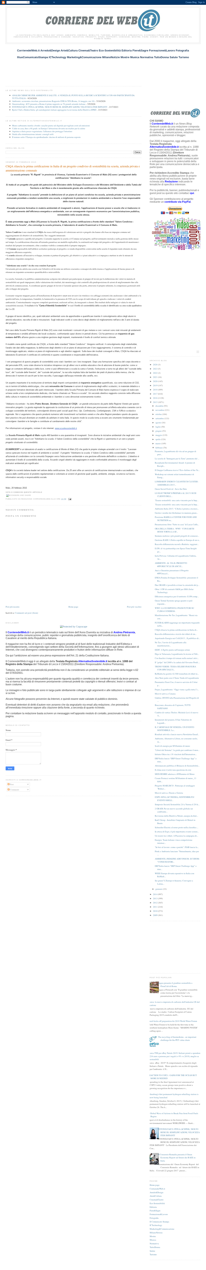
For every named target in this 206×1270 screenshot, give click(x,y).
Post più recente (12, 606)
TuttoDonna (155, 1247)
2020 (155, 381)
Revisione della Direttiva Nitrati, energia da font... (176, 815)
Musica (153, 1239)
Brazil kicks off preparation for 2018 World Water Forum (172, 1021)
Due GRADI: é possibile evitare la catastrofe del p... (177, 585)
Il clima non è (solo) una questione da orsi (173, 769)
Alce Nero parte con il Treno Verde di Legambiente (177, 677)
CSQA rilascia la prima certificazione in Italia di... (176, 629)
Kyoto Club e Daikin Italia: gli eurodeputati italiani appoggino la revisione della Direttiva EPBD (54, 109)
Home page (73, 606)
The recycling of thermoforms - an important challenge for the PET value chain (177, 1039)
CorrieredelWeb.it (157, 1188)
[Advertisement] (64, 63)
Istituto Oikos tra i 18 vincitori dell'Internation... (176, 754)
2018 (155, 389)
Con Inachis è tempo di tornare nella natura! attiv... (177, 658)
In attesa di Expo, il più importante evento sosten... (177, 831)
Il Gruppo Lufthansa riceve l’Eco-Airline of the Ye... (177, 470)
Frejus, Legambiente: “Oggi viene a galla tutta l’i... (177, 689)
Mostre (153, 1236)
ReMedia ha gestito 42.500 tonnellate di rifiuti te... (177, 673)
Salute (152, 1250)
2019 (155, 385)
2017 (155, 393)
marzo (158, 443)
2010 (155, 911)
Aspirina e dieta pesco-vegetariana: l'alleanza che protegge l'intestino (42, 131)
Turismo (153, 1254)
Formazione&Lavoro (159, 1214)
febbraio (159, 447)
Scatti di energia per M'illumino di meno (172, 745)
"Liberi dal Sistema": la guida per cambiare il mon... (177, 750)
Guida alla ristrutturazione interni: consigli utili (33, 134)
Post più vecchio (134, 606)
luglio (158, 426)
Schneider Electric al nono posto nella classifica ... (176, 827)
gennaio (159, 888)
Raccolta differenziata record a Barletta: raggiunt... (177, 544)
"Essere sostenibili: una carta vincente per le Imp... (176, 500)
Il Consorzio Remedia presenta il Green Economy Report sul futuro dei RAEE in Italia (177, 1157)
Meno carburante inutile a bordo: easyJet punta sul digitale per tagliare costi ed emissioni (51, 125)
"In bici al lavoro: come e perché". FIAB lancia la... (177, 847)
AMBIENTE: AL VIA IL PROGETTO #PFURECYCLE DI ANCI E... (171, 565)
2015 (155, 402)
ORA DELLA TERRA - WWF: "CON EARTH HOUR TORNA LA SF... (174, 530)
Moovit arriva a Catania (165, 693)
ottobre (158, 414)
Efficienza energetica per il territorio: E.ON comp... (177, 596)
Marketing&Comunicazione (162, 1228)
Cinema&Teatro (157, 1199)
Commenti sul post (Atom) (26, 612)
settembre (159, 418)
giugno (158, 430)
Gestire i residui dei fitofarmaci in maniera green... (176, 512)
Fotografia (154, 1217)
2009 (155, 915)
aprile (158, 439)
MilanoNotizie (156, 1232)
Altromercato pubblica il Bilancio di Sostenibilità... (177, 765)
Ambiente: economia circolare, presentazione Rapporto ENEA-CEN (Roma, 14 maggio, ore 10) (53, 101)
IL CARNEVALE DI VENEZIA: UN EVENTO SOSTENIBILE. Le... (174, 729)
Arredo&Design (156, 1192)
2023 (155, 368)
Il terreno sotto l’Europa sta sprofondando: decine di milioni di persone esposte (46, 137)
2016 (155, 397)
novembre (160, 410)
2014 (155, 894)
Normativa (154, 1243)
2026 (155, 364)
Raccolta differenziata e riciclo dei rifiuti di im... (176, 634)
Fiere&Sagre (155, 1210)
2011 (155, 906)
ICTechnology (156, 1225)
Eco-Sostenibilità (157, 1203)
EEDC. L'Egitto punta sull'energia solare (172, 649)
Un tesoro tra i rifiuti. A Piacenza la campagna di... (176, 835)
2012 (155, 902)
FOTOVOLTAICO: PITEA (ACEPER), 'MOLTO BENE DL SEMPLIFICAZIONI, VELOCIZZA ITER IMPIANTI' (59, 106)
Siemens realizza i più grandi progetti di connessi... (177, 535)
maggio (159, 435)
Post (11, 784)
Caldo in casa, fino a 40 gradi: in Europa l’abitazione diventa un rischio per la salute (48, 128)
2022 (155, 372)
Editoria (153, 1207)
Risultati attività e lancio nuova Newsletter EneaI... (177, 734)
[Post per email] (69, 499)
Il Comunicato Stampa (159, 1221)
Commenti (14, 789)
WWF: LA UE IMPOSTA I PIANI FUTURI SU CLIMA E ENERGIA (174, 610)
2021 (155, 377)
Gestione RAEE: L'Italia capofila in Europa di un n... (177, 540)
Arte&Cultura (156, 1195)
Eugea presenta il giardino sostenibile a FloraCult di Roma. (175, 985)
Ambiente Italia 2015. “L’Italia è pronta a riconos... (177, 508)
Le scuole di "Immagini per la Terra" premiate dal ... (177, 458)
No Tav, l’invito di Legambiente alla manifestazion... (170, 644)
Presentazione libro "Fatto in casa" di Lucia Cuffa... (177, 524)
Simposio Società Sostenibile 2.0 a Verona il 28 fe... (177, 804)
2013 (155, 898)
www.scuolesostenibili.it (66, 428)
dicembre (159, 405)
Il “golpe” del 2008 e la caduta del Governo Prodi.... (177, 662)
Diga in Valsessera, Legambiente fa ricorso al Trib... (177, 654)
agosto (158, 422)
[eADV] (198, 352)
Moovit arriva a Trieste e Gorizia (169, 792)
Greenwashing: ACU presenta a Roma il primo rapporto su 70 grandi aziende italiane (48, 104)
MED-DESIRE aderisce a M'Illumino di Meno (175, 774)
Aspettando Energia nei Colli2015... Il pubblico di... (177, 638)
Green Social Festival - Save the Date (171, 488)
